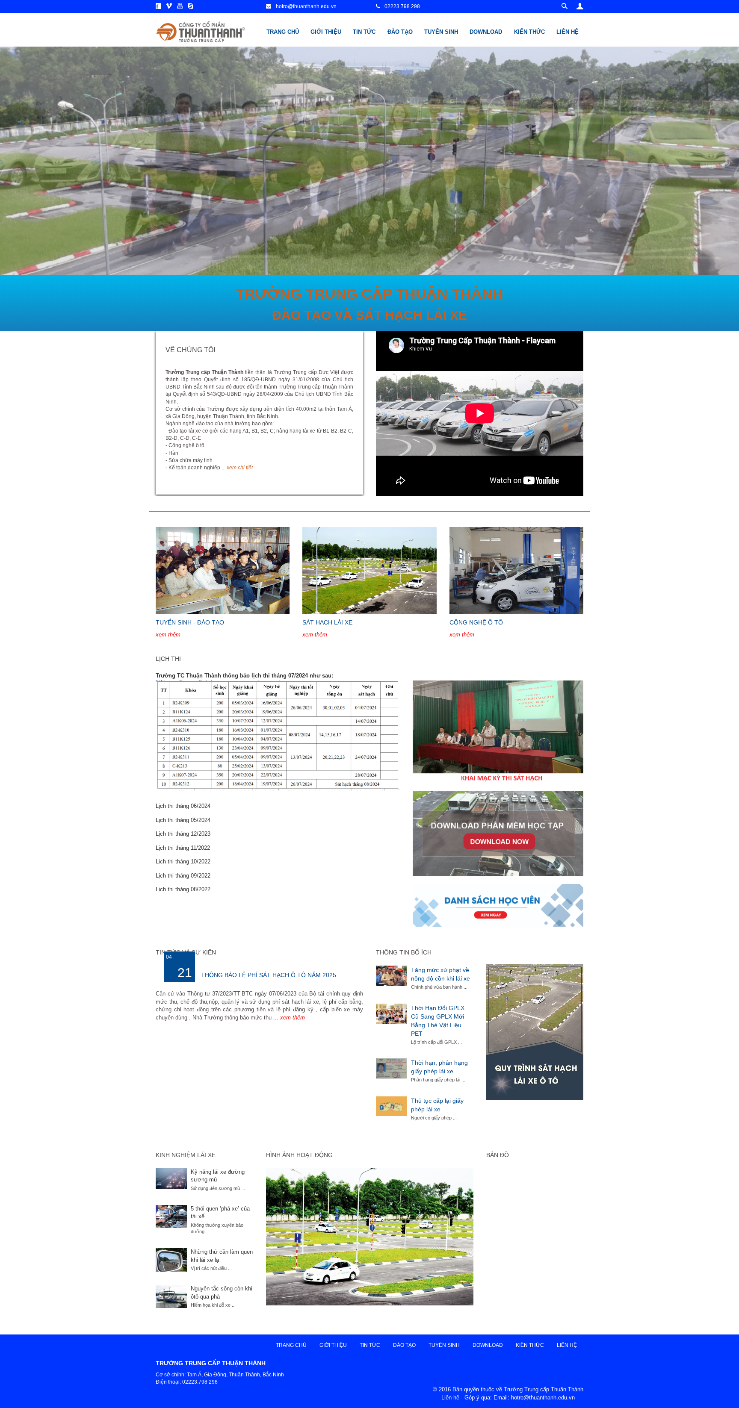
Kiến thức (529, 32)
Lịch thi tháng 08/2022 (183, 889)
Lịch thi (168, 658)
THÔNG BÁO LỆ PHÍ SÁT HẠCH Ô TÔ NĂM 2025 (268, 975)
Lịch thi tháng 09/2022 (183, 875)
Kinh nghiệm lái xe (186, 1155)
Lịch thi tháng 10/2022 (183, 861)
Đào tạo (400, 32)
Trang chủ (282, 32)
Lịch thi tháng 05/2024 (183, 820)
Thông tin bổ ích (404, 952)
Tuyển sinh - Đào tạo (190, 622)
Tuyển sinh (441, 32)
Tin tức (364, 32)
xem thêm (168, 634)
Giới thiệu (325, 32)
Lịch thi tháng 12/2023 (183, 834)
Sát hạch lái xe (327, 622)
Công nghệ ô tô (476, 622)
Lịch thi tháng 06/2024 (183, 806)
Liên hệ (567, 32)
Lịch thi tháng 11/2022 (183, 848)
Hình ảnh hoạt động (299, 1155)
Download (486, 32)
